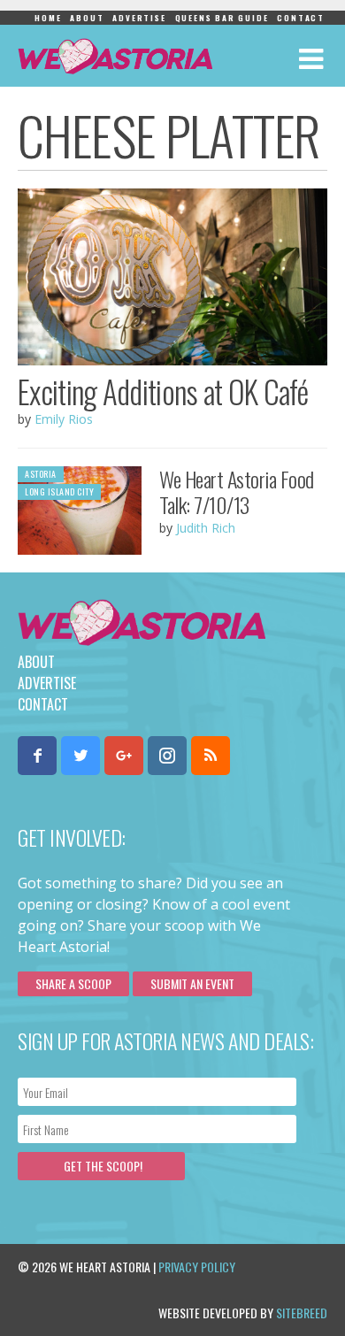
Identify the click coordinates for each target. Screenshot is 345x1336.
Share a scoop (73, 983)
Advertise (138, 18)
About (87, 18)
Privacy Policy (196, 1266)
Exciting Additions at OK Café (163, 391)
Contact (301, 18)
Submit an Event (192, 983)
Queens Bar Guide (222, 18)
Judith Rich (205, 527)
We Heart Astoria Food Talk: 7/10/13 (236, 491)
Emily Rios (63, 419)
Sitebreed (301, 1312)
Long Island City (59, 491)
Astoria (41, 473)
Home (47, 18)
